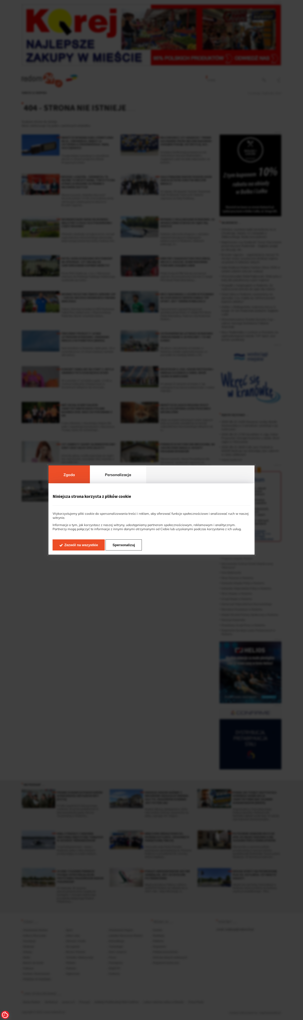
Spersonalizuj (124, 545)
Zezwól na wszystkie (81, 545)
